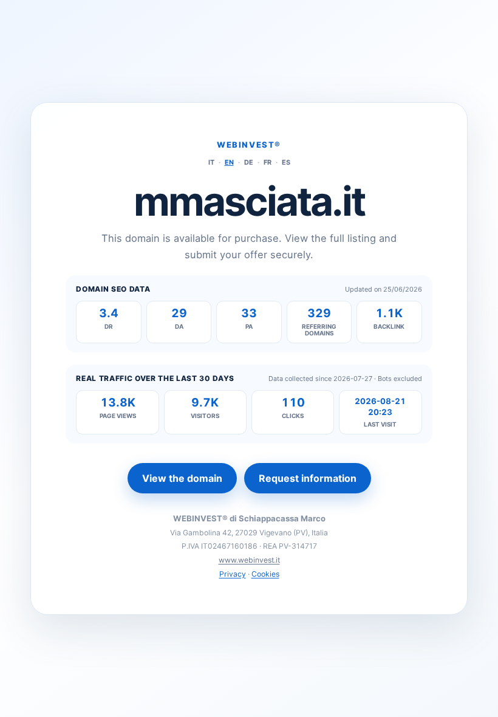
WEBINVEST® (249, 144)
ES (286, 162)
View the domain (182, 478)
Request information (307, 478)
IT (211, 162)
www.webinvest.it (249, 559)
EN (229, 162)
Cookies (265, 573)
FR (267, 162)
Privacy (232, 573)
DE (248, 162)
